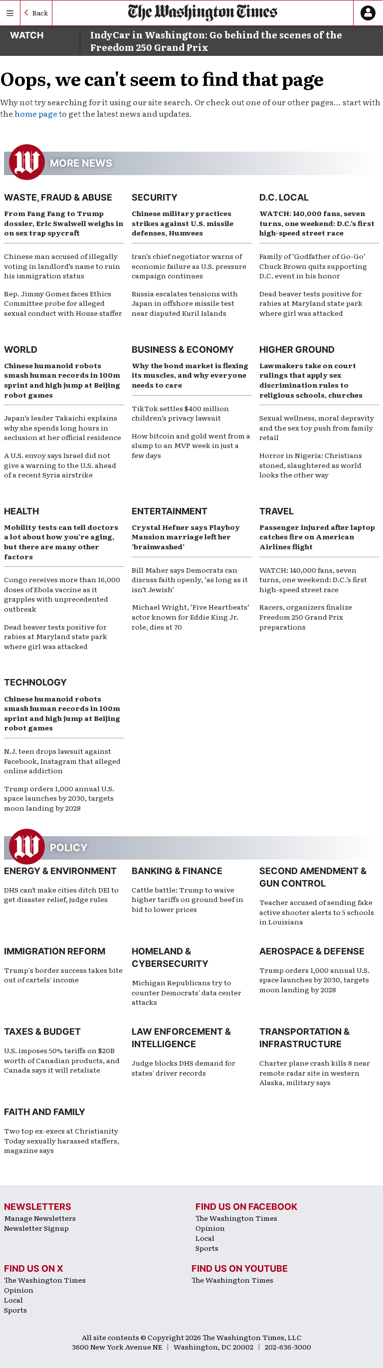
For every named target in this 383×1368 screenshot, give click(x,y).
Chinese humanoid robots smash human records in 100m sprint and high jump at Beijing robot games (62, 380)
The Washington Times (236, 1218)
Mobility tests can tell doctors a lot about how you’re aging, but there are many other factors (61, 541)
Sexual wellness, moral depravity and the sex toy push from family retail (316, 427)
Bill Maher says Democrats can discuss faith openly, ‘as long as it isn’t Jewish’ (190, 579)
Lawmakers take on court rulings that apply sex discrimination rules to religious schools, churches (311, 380)
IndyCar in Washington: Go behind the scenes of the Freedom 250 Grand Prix (216, 41)
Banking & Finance (177, 871)
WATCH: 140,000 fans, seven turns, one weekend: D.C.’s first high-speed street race (317, 222)
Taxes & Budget (42, 1031)
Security (155, 197)
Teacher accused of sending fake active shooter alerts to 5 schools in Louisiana (316, 911)
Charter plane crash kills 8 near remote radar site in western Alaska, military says (314, 1072)
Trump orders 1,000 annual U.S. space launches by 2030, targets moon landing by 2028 (59, 798)
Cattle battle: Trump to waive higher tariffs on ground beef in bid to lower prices (187, 899)
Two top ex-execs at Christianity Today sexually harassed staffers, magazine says (61, 1140)
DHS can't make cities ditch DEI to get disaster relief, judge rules (61, 895)
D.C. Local (284, 197)
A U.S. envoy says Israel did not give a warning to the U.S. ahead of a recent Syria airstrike (60, 464)
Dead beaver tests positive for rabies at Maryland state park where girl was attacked (311, 303)
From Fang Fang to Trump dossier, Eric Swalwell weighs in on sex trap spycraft (63, 222)
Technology (35, 682)
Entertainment (169, 511)
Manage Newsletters (40, 1218)
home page (35, 113)
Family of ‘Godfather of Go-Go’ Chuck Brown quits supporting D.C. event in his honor (313, 265)
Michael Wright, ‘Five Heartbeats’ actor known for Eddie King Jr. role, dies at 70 (190, 616)
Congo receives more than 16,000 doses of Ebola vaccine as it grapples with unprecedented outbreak (62, 594)
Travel (276, 511)
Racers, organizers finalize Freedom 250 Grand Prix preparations (305, 616)
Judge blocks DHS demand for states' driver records (183, 1068)
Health (21, 511)
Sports (206, 1248)
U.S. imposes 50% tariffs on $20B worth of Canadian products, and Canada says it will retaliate (62, 1060)
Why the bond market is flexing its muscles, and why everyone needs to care (190, 375)
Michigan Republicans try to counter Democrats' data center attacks (186, 992)
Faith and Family (44, 1112)
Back (40, 12)
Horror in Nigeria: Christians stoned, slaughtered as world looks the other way (310, 464)
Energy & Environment (60, 871)
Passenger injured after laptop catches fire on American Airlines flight (317, 536)
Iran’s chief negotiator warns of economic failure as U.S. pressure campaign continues (189, 265)
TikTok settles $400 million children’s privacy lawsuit (180, 413)
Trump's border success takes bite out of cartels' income (63, 975)
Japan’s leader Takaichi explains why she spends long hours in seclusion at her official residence (62, 427)
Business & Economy (183, 349)
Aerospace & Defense (312, 951)
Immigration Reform (54, 951)
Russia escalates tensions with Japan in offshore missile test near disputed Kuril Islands (185, 303)
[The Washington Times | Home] (203, 12)
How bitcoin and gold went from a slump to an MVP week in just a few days (191, 445)
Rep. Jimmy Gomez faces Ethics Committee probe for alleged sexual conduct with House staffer (63, 303)
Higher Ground (297, 349)
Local (204, 1238)
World (20, 349)
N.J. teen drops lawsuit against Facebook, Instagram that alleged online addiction (62, 760)
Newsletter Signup (36, 1228)
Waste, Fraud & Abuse (58, 197)
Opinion (210, 1228)
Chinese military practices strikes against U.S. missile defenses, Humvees (182, 222)
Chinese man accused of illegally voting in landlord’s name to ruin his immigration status (62, 265)
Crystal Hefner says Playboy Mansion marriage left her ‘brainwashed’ (186, 536)
